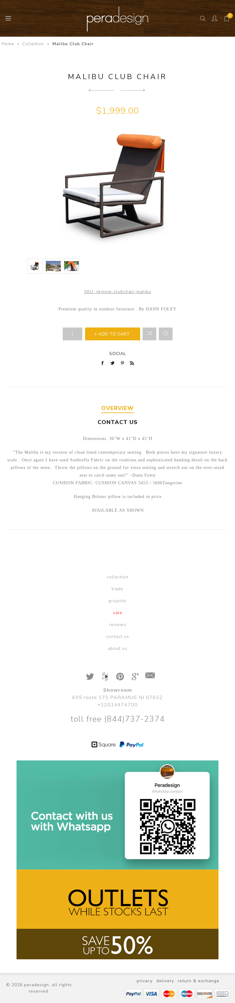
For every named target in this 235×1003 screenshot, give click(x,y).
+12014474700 (117, 704)
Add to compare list (149, 334)
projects (117, 601)
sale (117, 613)
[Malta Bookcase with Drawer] (134, 90)
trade (117, 589)
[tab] (117, 408)
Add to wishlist (166, 334)
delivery (165, 981)
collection (118, 577)
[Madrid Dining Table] (101, 90)
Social (117, 354)
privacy (145, 981)
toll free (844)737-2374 (117, 719)
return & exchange (198, 981)
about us (117, 648)
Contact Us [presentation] (118, 422)
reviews (117, 625)
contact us (117, 636)
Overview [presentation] (117, 408)
